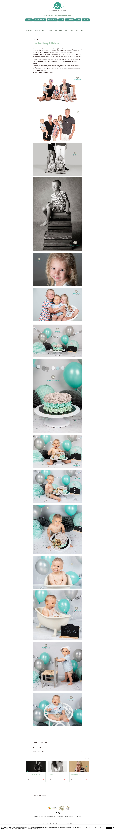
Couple (66, 30)
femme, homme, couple (69, 816)
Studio (42, 742)
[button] (39, 19)
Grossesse (50, 30)
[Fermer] (113, 828)
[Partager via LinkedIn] (40, 747)
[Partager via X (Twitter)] (36, 747)
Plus (82, 30)
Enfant (60, 30)
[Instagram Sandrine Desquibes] (59, 813)
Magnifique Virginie (76, 774)
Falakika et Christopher (34, 774)
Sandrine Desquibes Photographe (41, 816)
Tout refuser (101, 827)
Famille (71, 30)
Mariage (44, 30)
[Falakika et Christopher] (36, 766)
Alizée (51, 774)
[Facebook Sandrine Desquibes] (56, 813)
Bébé (56, 30)
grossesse (57, 816)
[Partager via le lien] (43, 747)
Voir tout (87, 758)
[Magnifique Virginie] (79, 766)
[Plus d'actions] (81, 39)
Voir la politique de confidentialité (34, 828)
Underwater (78, 816)
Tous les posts (29, 30)
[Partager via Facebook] (33, 747)
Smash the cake (36, 742)
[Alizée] (57, 766)
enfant (61, 816)
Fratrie (77, 30)
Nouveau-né (37, 30)
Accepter (109, 827)
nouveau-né (52, 816)
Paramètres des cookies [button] (91, 827)
